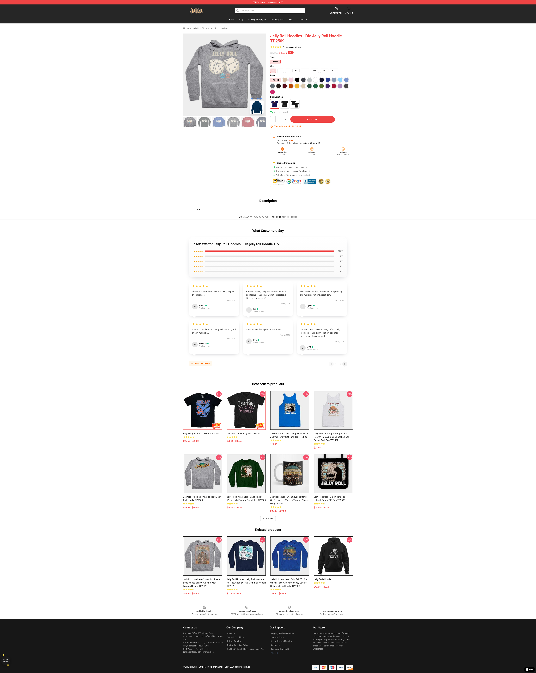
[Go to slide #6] (262, 122)
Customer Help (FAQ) (280, 649)
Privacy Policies (234, 641)
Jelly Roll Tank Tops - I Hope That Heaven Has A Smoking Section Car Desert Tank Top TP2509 (331, 437)
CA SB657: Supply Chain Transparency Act (245, 649)
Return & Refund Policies (281, 641)
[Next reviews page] (344, 364)
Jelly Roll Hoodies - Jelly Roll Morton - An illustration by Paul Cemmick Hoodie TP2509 (246, 582)
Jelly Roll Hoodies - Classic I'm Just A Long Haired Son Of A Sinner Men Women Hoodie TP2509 (201, 582)
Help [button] (531, 669)
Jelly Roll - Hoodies (323, 579)
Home (186, 28)
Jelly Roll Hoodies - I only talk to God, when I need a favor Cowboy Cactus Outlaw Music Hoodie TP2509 (289, 582)
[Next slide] (261, 75)
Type (272, 57)
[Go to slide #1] (190, 122)
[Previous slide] (187, 75)
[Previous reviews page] (331, 364)
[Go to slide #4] (233, 122)
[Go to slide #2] (204, 122)
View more (268, 518)
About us (231, 633)
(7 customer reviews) (292, 47)
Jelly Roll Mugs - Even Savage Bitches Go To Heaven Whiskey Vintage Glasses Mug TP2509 (289, 500)
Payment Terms (277, 637)
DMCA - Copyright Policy (237, 645)
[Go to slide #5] (248, 122)
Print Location (276, 97)
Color (272, 75)
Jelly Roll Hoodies (219, 28)
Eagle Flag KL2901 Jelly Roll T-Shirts (201, 433)
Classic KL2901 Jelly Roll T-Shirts (243, 433)
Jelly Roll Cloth (199, 28)
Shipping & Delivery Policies (282, 633)
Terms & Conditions (235, 637)
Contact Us (275, 645)
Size (272, 66)
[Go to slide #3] (219, 122)
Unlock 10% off (5, 660)
